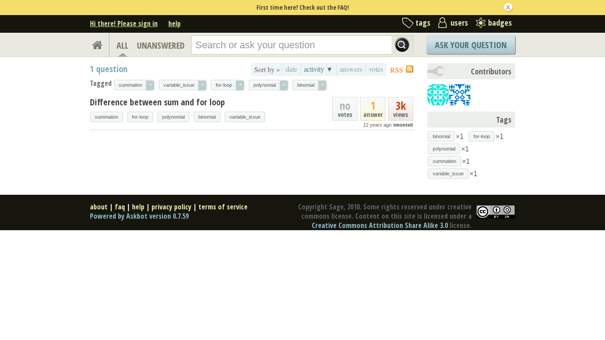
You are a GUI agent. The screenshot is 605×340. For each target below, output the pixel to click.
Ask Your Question (471, 45)
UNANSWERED (161, 45)
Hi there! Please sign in (124, 23)
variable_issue (244, 117)
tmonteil (403, 125)
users (459, 22)
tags (422, 22)
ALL (122, 45)
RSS (396, 69)
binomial (207, 117)
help (174, 23)
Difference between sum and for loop (157, 102)
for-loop (140, 117)
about (99, 207)
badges (500, 22)
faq (120, 207)
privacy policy (171, 207)
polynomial (173, 117)
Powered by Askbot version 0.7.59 (139, 216)
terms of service (223, 207)
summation (106, 117)
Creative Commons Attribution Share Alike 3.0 (380, 225)
